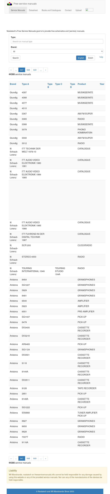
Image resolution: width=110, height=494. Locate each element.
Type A (25, 83)
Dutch (90, 57)
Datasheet (33, 10)
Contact (68, 10)
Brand (13, 83)
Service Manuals (18, 10)
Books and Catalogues (51, 10)
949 (34, 69)
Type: (13, 37)
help (101, 57)
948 (28, 69)
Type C (58, 83)
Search (16, 57)
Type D (72, 85)
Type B (49, 85)
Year (102, 83)
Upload (79, 10)
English (81, 57)
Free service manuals (24, 3)
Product (82, 83)
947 (21, 69)
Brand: (14, 47)
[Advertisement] (57, 23)
